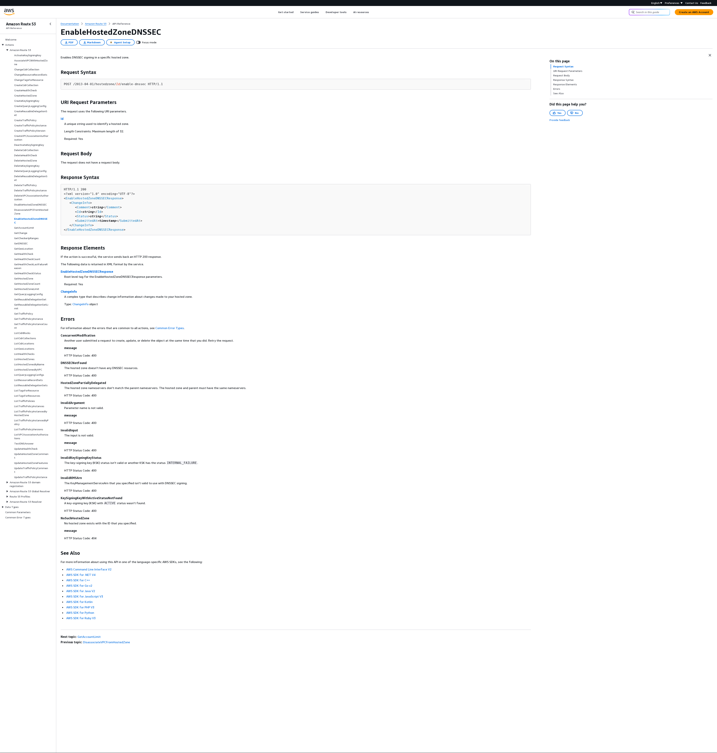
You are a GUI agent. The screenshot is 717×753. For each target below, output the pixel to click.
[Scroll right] (372, 12)
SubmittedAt (87, 221)
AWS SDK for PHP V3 (80, 607)
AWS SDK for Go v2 (79, 585)
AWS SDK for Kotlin (79, 602)
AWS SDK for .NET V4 (80, 575)
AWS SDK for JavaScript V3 (84, 596)
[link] (121, 24)
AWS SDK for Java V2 (80, 591)
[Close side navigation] (50, 24)
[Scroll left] (275, 12)
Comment (83, 207)
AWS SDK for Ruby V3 (81, 618)
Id (62, 119)
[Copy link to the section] (57, 72)
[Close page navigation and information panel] (710, 55)
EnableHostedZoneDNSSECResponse (94, 198)
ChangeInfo (80, 203)
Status (82, 216)
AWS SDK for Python (80, 612)
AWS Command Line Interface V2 (88, 569)
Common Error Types (169, 328)
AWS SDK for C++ (78, 580)
